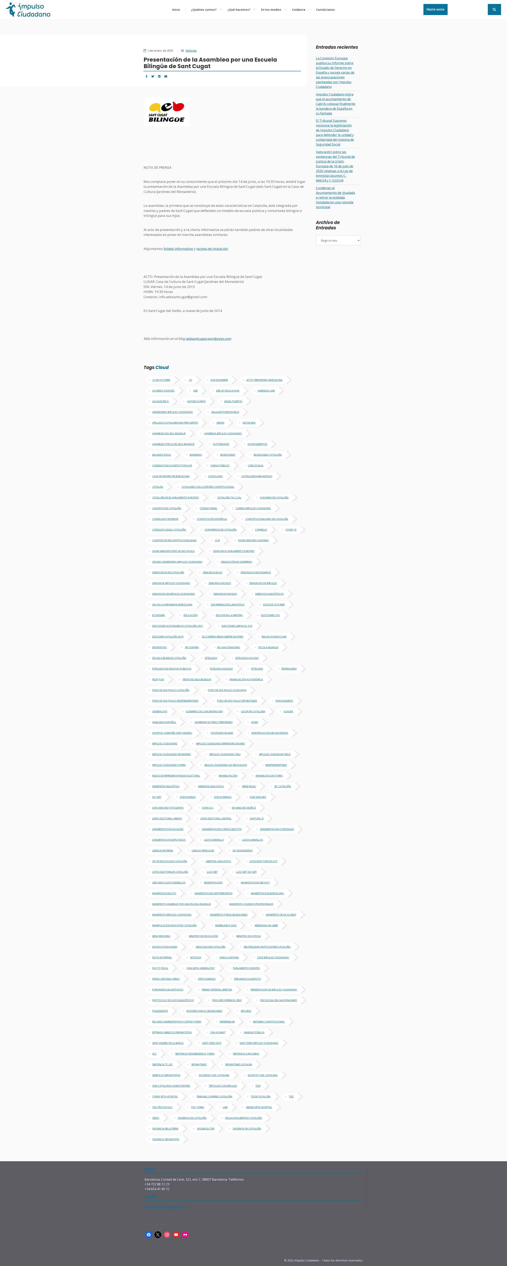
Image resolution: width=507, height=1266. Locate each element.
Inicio (176, 9)
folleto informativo (178, 248)
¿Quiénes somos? (203, 9)
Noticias (191, 51)
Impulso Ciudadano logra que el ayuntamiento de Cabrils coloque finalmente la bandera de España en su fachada (335, 103)
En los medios (271, 9)
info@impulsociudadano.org (165, 1207)
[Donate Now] (494, 9)
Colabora (298, 9)
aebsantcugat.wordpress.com (208, 338)
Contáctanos (325, 9)
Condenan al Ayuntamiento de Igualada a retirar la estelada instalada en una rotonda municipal (335, 197)
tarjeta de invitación (212, 248)
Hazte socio (435, 9)
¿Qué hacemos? (238, 9)
